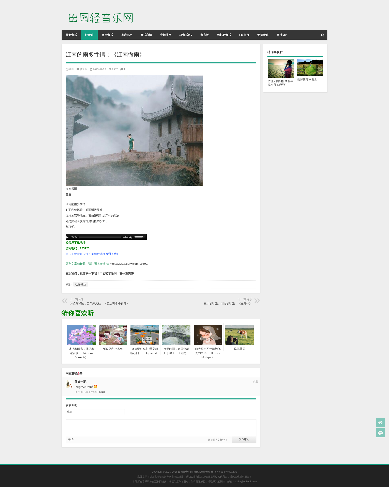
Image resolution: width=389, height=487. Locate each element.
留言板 (204, 34)
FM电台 (244, 34)
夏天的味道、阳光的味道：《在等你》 (228, 303)
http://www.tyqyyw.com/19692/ (129, 263)
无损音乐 (263, 34)
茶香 (71, 69)
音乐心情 (146, 34)
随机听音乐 (224, 34)
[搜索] (322, 35)
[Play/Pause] (67, 237)
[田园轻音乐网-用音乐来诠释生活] (103, 5)
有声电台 (127, 34)
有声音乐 (107, 34)
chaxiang (232, 471)
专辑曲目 (165, 34)
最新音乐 (71, 34)
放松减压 (80, 284)
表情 (71, 439)
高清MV (282, 34)
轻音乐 (89, 34)
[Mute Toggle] (131, 237)
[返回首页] (380, 422)
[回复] (102, 392)
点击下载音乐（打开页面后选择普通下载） (93, 254)
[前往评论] (380, 432)
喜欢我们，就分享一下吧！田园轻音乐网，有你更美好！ (101, 273)
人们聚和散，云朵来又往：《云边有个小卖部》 (99, 303)
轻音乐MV (186, 34)
